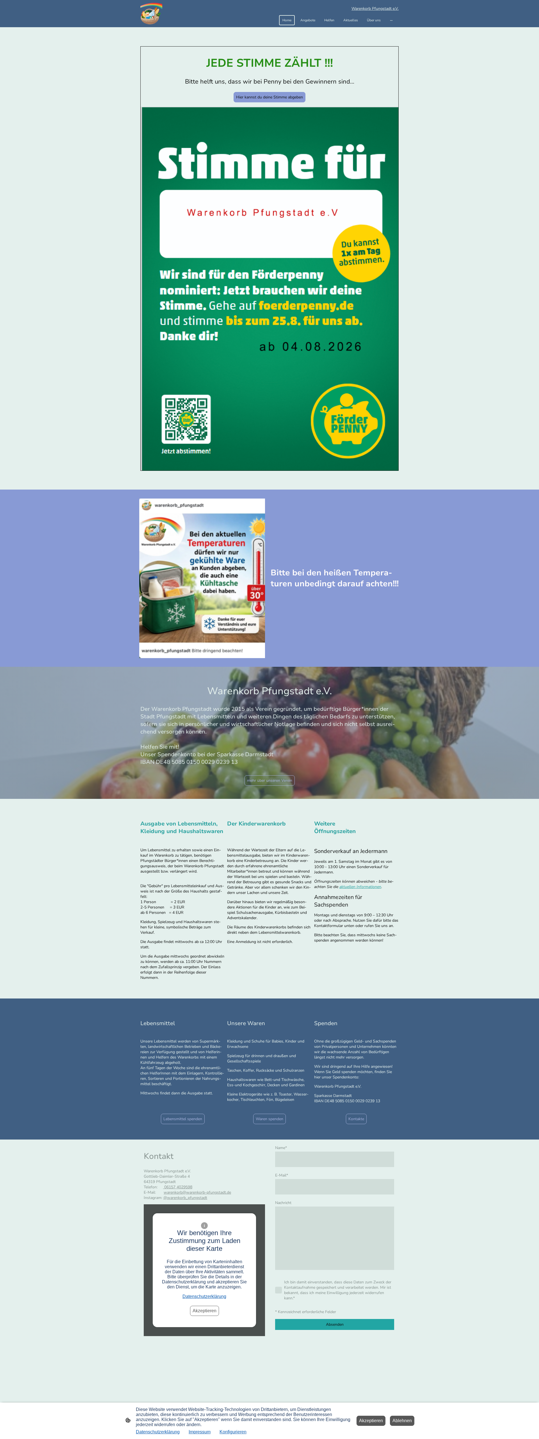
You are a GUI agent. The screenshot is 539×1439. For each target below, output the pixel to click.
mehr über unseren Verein (269, 780)
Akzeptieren (204, 1310)
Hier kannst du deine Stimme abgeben (269, 97)
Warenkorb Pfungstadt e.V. (375, 8)
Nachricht (283, 1202)
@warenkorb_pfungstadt (185, 1197)
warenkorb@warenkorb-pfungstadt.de (197, 1192)
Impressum (200, 1431)
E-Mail (281, 1175)
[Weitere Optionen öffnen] (391, 20)
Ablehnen (402, 1420)
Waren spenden (269, 1119)
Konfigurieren (233, 1431)
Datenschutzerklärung (204, 1296)
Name (281, 1147)
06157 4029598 (177, 1187)
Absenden (335, 1324)
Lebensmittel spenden (182, 1119)
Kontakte (356, 1119)
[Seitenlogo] (151, 14)
